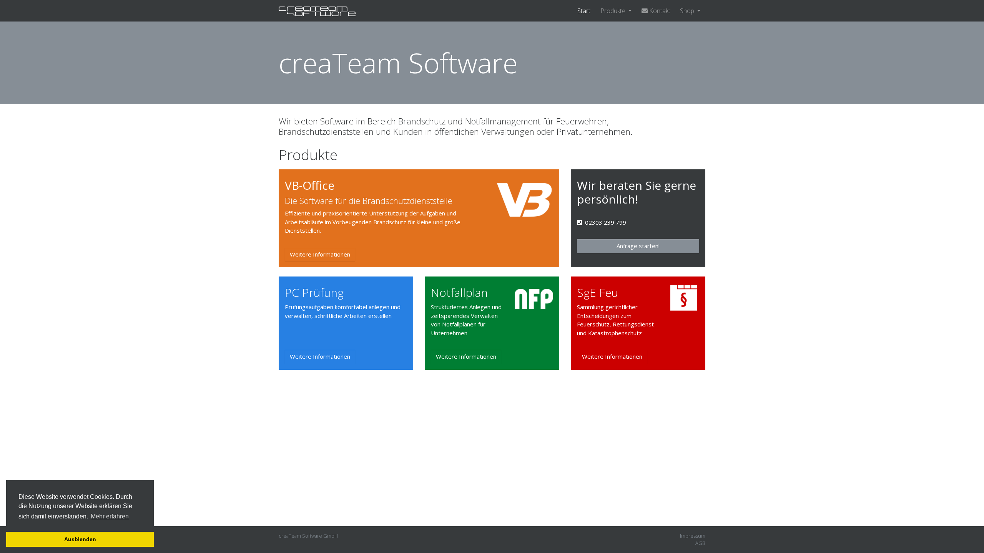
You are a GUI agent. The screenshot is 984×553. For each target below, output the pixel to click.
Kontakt (659, 11)
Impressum (692, 535)
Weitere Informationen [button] (320, 254)
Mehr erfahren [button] (110, 516)
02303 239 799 (605, 222)
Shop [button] (688, 11)
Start (583, 11)
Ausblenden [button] (80, 539)
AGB (700, 543)
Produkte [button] (613, 11)
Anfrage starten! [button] (638, 246)
